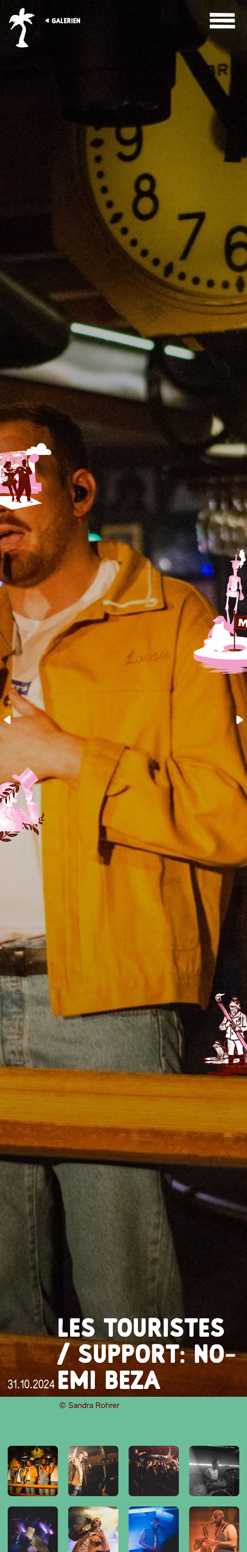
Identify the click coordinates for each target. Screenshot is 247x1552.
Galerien (65, 21)
